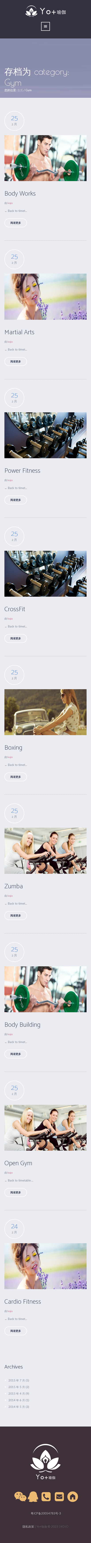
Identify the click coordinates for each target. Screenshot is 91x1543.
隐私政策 (28, 1526)
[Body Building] (45, 989)
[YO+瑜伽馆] (45, 1461)
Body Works (20, 193)
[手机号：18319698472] (46, 1496)
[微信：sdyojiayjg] (19, 1496)
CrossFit (14, 609)
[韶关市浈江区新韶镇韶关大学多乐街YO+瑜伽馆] (72, 1496)
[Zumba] (45, 851)
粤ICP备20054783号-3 (45, 1513)
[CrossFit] (45, 574)
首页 (20, 90)
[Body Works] (45, 158)
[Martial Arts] (45, 297)
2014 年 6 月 (16, 1400)
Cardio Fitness (22, 1301)
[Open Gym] (45, 1128)
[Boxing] (45, 712)
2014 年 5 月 (16, 1407)
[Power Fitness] (45, 435)
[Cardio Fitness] (45, 1266)
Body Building (22, 1025)
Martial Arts (19, 332)
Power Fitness (22, 470)
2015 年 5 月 (16, 1387)
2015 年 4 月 (16, 1393)
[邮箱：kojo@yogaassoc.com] (59, 1496)
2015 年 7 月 (16, 1380)
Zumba (13, 886)
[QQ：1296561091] (33, 1496)
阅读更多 (15, 223)
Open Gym (18, 1163)
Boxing (13, 747)
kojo (10, 203)
